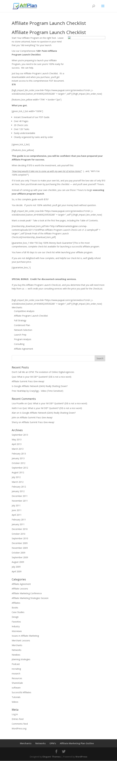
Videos (15, 701)
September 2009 (20, 557)
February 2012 (19, 486)
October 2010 (18, 533)
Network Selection (23, 329)
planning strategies (21, 659)
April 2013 (16, 444)
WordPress (81, 756)
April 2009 (16, 571)
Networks (16, 650)
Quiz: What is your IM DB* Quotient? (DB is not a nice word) (41, 376)
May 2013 (16, 439)
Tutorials (16, 697)
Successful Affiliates (21, 692)
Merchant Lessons (21, 640)
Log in (15, 714)
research (16, 673)
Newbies (16, 654)
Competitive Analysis (24, 311)
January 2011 (18, 524)
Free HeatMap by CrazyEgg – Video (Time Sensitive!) (37, 390)
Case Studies (18, 612)
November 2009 (20, 547)
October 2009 (18, 552)
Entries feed (17, 719)
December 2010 (20, 529)
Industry (16, 626)
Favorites (16, 621)
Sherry (15, 422)
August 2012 (18, 472)
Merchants (17, 307)
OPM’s (53, 743)
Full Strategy (20, 320)
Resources (17, 678)
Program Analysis (22, 339)
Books (15, 607)
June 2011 (16, 510)
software (16, 687)
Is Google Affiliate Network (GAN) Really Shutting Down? (39, 386)
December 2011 (20, 496)
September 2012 (20, 467)
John (14, 417)
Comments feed (20, 723)
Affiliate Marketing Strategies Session (30, 598)
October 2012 (18, 463)
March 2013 (17, 448)
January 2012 (18, 491)
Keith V (15, 408)
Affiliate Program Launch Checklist (31, 315)
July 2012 (16, 477)
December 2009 (20, 543)
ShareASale (17, 682)
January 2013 (18, 458)
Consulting (19, 344)
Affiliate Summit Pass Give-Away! (28, 381)
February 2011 (19, 519)
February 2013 (19, 453)
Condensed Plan (22, 325)
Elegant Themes (52, 756)
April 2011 (16, 514)
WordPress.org (19, 728)
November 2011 (20, 500)
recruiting (16, 668)
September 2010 (20, 538)
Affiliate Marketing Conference (27, 593)
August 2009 (18, 561)
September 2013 (20, 434)
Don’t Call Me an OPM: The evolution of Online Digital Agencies (43, 372)
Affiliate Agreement (23, 348)
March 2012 (17, 481)
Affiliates (16, 602)
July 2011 (16, 505)
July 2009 (16, 566)
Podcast (16, 664)
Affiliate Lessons (20, 588)
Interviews (17, 631)
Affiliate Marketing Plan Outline (77, 743)
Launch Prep (20, 334)
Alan (14, 412)
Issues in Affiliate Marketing (25, 635)
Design (15, 616)
